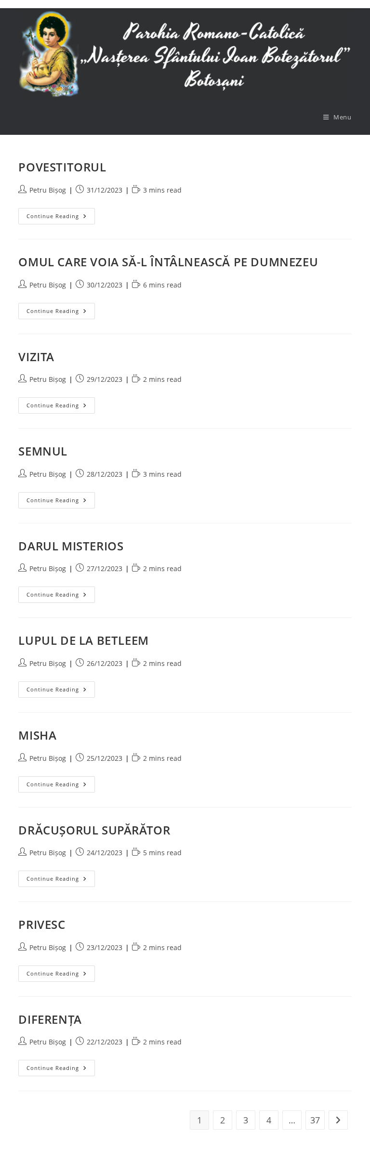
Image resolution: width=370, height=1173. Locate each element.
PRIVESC (41, 924)
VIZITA (36, 357)
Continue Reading (60, 216)
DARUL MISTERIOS (70, 546)
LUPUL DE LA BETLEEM (83, 640)
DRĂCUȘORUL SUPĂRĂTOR (94, 830)
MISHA (37, 735)
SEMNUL (42, 451)
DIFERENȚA (49, 1019)
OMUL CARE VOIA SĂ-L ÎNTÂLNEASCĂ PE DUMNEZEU (168, 262)
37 (315, 1120)
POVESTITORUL (62, 167)
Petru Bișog (47, 190)
